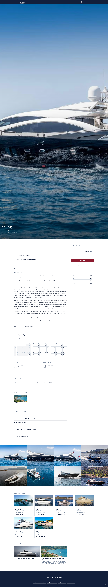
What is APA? (79, 254)
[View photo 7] (67, 476)
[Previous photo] (2, 121)
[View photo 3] (67, 455)
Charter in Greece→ (18, 326)
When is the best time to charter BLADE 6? (40, 433)
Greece (23, 240)
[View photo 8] (94, 476)
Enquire (87, 2)
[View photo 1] (13, 455)
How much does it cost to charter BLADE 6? (40, 415)
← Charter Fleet (75, 291)
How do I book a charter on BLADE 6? (40, 436)
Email (72, 582)
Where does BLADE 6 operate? (40, 422)
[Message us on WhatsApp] (81, 2)
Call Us (62, 582)
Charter (19, 240)
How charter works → (28, 326)
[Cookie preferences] (105, 584)
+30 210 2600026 (71, 2)
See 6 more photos (54, 488)
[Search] (78, 2)
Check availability (40, 582)
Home (15, 240)
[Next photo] (105, 121)
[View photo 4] (94, 455)
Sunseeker (4, 232)
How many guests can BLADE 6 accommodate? (40, 418)
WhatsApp (52, 582)
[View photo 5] (13, 476)
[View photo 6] (40, 476)
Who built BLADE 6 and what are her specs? (40, 426)
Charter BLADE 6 (82, 260)
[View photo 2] (40, 455)
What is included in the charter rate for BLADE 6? (40, 429)
